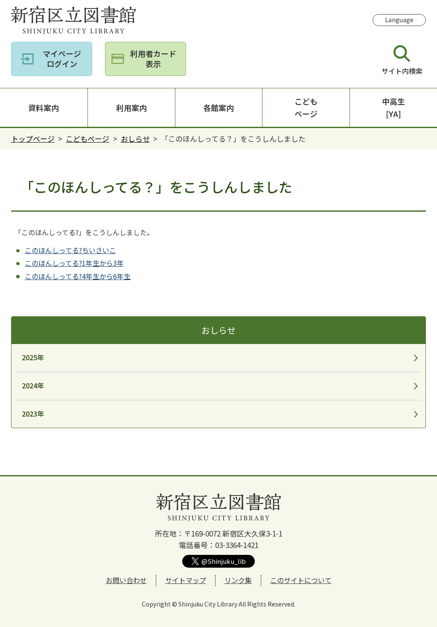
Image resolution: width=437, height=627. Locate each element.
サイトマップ (185, 580)
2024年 (33, 385)
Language (399, 19)
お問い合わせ (126, 580)
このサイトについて (301, 580)
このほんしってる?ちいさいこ (70, 250)
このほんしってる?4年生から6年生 (78, 276)
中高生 (393, 107)
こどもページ (87, 138)
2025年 (33, 357)
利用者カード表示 (153, 58)
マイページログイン (62, 58)
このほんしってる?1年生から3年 (74, 263)
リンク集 (238, 580)
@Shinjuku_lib (223, 561)
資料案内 (43, 107)
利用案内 (131, 107)
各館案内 (218, 107)
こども (306, 107)
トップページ (33, 138)
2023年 (33, 413)
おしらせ (135, 138)
